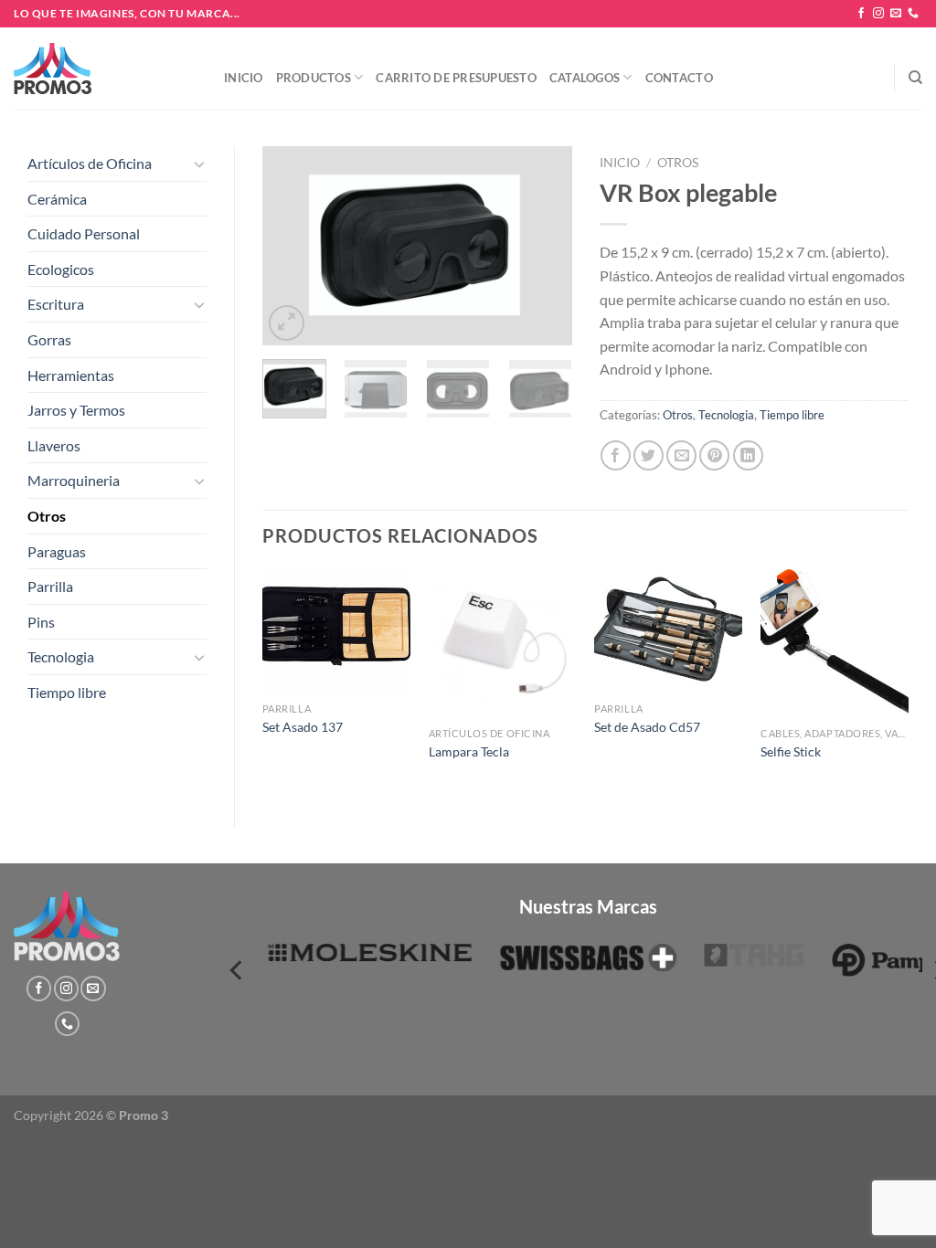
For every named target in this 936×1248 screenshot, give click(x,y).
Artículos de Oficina (89, 163)
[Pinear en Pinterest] (714, 455)
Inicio (243, 77)
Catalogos (584, 77)
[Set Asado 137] (336, 631)
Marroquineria (73, 480)
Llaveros (53, 445)
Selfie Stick (790, 751)
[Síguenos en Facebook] (861, 13)
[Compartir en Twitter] (648, 455)
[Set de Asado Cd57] (668, 631)
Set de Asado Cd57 (647, 727)
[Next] (542, 246)
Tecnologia (60, 656)
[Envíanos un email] (895, 13)
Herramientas (70, 375)
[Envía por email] (681, 455)
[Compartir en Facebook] (616, 455)
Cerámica (57, 198)
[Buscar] (915, 77)
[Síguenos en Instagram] (878, 13)
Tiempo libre (66, 692)
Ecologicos (60, 269)
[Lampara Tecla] (503, 643)
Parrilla (50, 586)
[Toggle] (199, 164)
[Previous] (291, 246)
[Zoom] (286, 323)
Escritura (55, 303)
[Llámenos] (913, 13)
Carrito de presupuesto (456, 77)
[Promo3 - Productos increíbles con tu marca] (105, 68)
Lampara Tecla (469, 751)
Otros (46, 515)
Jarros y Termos (76, 409)
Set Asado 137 (302, 727)
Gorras (49, 339)
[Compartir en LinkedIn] (748, 455)
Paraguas (56, 551)
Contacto (679, 77)
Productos (313, 77)
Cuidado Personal (83, 233)
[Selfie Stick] (834, 643)
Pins (41, 621)
